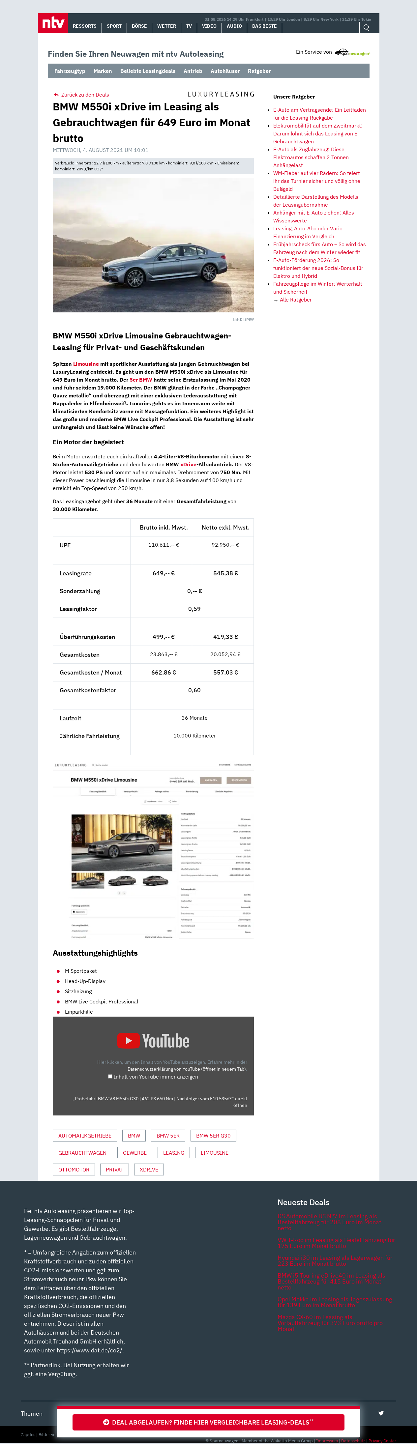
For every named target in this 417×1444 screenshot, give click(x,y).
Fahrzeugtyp (69, 71)
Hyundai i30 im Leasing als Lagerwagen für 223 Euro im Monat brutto (335, 1260)
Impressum (327, 1441)
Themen (32, 1413)
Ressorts (85, 26)
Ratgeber (259, 71)
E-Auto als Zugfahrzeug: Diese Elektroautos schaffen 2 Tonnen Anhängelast (311, 157)
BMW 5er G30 (213, 1135)
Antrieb (193, 71)
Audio (234, 26)
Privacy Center (382, 1441)
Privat (114, 1169)
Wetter (166, 26)
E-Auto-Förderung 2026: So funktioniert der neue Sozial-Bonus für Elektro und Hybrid (318, 268)
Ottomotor (73, 1169)
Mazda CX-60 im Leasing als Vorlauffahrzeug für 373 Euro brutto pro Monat (330, 1323)
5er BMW (141, 379)
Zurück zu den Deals (84, 94)
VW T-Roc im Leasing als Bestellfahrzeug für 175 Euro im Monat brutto (336, 1243)
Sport (114, 26)
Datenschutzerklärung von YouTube (187, 1069)
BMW (134, 1135)
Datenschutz (353, 1441)
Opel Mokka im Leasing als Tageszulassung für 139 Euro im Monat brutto (335, 1302)
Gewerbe (135, 1152)
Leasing (173, 1152)
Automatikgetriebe (84, 1135)
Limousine (214, 1152)
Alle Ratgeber (296, 299)
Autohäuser (225, 71)
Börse (139, 26)
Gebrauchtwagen (82, 1152)
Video (209, 26)
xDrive (188, 464)
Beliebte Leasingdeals (147, 71)
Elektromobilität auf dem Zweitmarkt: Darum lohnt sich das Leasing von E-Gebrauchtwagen (318, 133)
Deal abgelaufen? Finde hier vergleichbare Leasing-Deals (211, 1422)
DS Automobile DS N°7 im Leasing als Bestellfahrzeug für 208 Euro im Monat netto (329, 1222)
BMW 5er (168, 1135)
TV (189, 26)
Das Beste (264, 26)
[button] (53, 23)
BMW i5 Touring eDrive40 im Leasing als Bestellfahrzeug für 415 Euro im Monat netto (331, 1281)
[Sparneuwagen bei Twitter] (381, 1413)
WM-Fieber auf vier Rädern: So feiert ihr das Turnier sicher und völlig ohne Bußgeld (316, 181)
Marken (103, 71)
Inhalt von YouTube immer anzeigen (156, 1076)
